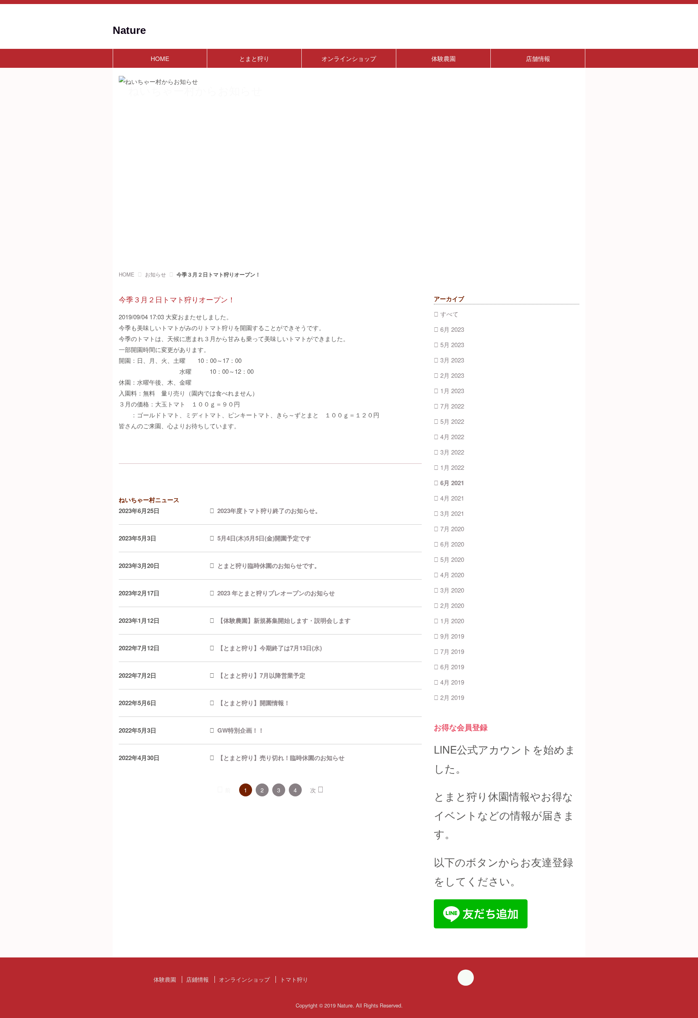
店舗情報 (538, 58)
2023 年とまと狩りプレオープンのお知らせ (276, 593)
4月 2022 (452, 436)
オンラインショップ (349, 58)
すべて (449, 314)
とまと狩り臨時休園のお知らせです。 (268, 565)
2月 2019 (452, 697)
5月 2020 (452, 559)
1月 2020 (452, 620)
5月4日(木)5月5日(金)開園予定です (264, 538)
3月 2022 (452, 452)
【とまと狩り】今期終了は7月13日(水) (269, 647)
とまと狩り (254, 58)
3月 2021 (452, 513)
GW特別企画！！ (240, 730)
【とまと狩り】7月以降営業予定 (261, 675)
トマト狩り (294, 979)
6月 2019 (452, 666)
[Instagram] (466, 979)
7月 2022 (452, 406)
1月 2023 (452, 390)
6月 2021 (452, 482)
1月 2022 (452, 467)
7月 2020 (452, 528)
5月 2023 (452, 344)
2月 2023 (452, 375)
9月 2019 (452, 636)
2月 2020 (452, 605)
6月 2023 (452, 329)
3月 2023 (452, 360)
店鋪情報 (197, 979)
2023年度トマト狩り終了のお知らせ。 (269, 510)
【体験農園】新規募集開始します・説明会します (284, 620)
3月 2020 (452, 590)
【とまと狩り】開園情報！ (253, 702)
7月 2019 (452, 651)
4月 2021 (452, 498)
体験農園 (443, 58)
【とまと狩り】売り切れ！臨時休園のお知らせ (281, 757)
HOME (160, 58)
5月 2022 (452, 421)
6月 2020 (452, 544)
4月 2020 (452, 574)
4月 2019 (452, 682)
